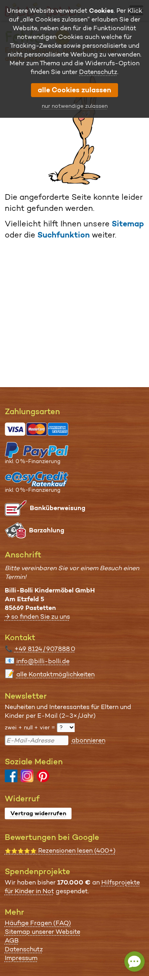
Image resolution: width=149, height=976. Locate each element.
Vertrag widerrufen (38, 813)
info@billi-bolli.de (43, 661)
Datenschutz (24, 949)
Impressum (21, 958)
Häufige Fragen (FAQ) (38, 923)
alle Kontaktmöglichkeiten (55, 674)
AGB (12, 940)
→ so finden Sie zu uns (37, 616)
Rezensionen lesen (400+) (60, 850)
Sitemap (128, 223)
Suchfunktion (63, 235)
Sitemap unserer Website (42, 931)
